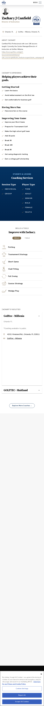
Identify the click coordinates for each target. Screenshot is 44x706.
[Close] (41, 674)
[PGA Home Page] (4, 3)
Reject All (21, 695)
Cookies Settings (22, 689)
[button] (22, 316)
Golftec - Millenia (14, 338)
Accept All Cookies (22, 702)
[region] (22, 688)
